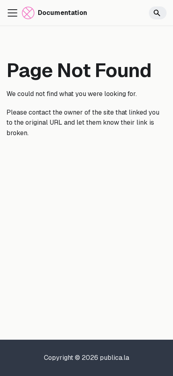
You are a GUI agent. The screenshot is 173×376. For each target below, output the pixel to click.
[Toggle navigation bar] (12, 13)
